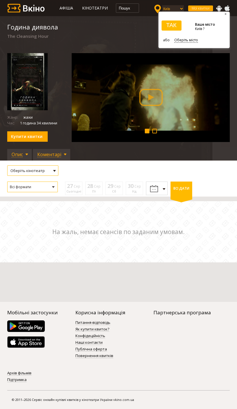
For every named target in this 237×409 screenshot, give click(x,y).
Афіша (66, 8)
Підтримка (17, 380)
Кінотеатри (95, 8)
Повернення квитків (94, 356)
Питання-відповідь (92, 322)
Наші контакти (89, 342)
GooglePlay (219, 8)
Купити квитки (26, 136)
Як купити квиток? (92, 329)
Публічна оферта (91, 349)
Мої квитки (201, 8)
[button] (32, 187)
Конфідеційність (90, 336)
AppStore (227, 8)
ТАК (171, 25)
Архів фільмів (19, 373)
